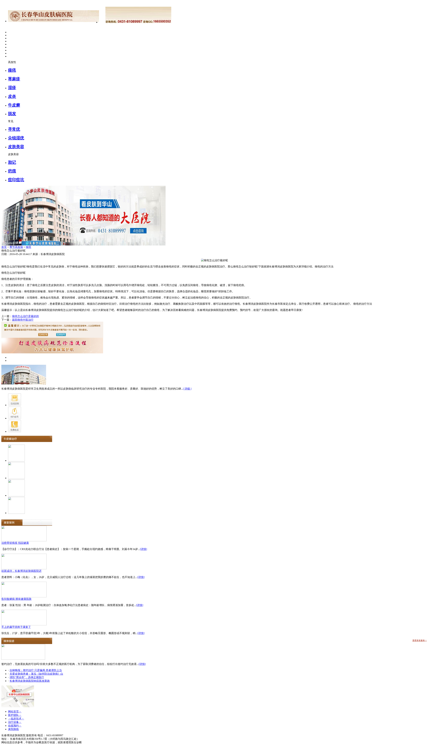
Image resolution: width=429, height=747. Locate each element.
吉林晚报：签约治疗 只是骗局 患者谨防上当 (36, 670)
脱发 (12, 113)
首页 (4, 247)
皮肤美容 (16, 146)
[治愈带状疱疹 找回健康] (24, 540)
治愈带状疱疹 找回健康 (15, 542)
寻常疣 (14, 129)
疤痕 (12, 171)
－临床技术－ (16, 718)
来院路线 (13, 729)
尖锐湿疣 (16, 138)
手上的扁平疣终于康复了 (16, 627)
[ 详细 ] (187, 388)
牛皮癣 (14, 105)
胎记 (12, 162)
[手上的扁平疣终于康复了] (24, 624)
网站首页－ (14, 711)
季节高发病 (16, 247)
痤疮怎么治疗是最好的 (25, 316)
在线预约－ (14, 725)
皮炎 (12, 96)
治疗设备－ (14, 722)
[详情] (143, 549)
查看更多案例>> (419, 640)
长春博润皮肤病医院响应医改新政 (30, 680)
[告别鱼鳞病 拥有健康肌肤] (24, 596)
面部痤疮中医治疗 (23, 319)
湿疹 (12, 87)
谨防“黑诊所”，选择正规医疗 (27, 677)
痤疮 (12, 70)
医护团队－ (14, 715)
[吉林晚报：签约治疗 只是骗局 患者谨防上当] (23, 658)
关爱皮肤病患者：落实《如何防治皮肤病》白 (36, 673)
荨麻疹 (14, 79)
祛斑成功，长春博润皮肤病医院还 (21, 570)
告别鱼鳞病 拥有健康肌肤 (16, 598)
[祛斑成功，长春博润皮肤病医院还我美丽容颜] (24, 568)
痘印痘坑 (16, 180)
